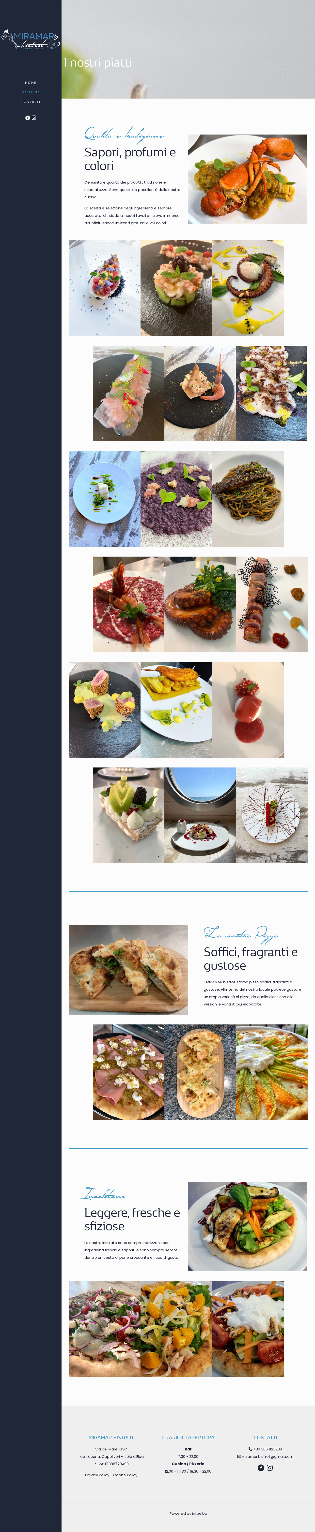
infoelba (199, 1513)
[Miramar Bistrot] (31, 39)
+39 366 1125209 (267, 1449)
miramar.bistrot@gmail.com (267, 1456)
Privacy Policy (97, 1475)
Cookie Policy (125, 1475)
